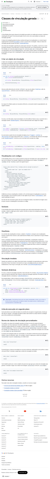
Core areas (18, 13)
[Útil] (45, 14)
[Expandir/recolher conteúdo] (9, 22)
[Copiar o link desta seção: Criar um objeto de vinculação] (25, 59)
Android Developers (5, 13)
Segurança (4, 422)
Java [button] (10, 72)
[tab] (4, 72)
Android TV (36, 426)
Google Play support (38, 440)
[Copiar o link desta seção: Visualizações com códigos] (23, 156)
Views (25, 13)
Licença (9, 469)
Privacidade (20, 426)
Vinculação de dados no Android (11, 388)
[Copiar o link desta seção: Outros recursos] (15, 380)
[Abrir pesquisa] (28, 1)
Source (3, 424)
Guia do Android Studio (22, 437)
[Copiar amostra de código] (47, 75)
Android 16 (4, 437)
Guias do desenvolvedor (23, 439)
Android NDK (20, 445)
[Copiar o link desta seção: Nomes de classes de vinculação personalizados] (38, 320)
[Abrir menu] (2, 1)
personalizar (17, 41)
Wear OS (36, 420)
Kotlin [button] (4, 72)
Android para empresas (6, 420)
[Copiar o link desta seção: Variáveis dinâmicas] (17, 270)
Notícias (3, 426)
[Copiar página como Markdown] (42, 19)
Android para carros (38, 424)
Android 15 (4, 440)
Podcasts (3, 430)
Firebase (3, 460)
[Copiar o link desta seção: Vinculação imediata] (18, 259)
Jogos (19, 418)
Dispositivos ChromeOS (38, 422)
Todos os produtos (6, 464)
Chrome (3, 458)
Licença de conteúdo (41, 403)
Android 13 (4, 444)
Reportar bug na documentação (40, 437)
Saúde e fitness (21, 422)
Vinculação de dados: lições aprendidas (13, 390)
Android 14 (4, 442)
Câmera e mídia (21, 424)
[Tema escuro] (46, 75)
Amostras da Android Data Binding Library (14, 385)
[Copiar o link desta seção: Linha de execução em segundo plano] (30, 309)
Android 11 (4, 448)
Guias (29, 13)
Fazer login (45, 1)
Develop (12, 13)
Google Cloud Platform (6, 462)
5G (18, 428)
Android (3, 418)
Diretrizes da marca (16, 469)
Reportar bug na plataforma (39, 435)
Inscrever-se (22, 472)
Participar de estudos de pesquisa (41, 442)
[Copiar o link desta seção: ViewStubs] (10, 231)
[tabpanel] (25, 80)
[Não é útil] (47, 14)
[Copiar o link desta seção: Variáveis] (9, 207)
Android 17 (4, 435)
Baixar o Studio (21, 443)
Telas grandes (37, 418)
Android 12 (4, 446)
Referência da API (21, 441)
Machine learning (21, 420)
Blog (2, 428)
